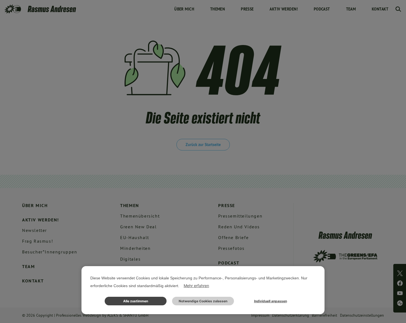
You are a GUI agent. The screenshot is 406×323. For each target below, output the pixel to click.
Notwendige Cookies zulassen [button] (203, 301)
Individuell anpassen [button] (270, 301)
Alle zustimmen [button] (135, 301)
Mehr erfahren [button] (196, 285)
